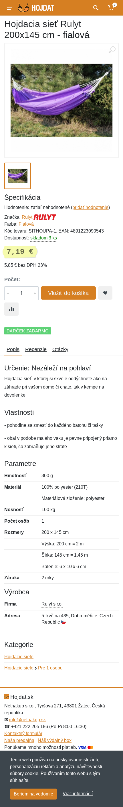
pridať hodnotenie (90, 207)
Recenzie (36, 349)
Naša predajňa (19, 740)
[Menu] (9, 8)
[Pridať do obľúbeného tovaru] (105, 293)
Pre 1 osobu (50, 667)
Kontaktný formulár (23, 733)
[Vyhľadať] (95, 8)
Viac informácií (78, 793)
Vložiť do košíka (68, 293)
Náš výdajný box (55, 740)
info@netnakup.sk (27, 719)
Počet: (12, 279)
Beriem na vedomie (33, 793)
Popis (13, 349)
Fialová (26, 224)
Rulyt (27, 217)
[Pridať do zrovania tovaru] (11, 309)
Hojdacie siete (18, 656)
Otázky (60, 349)
